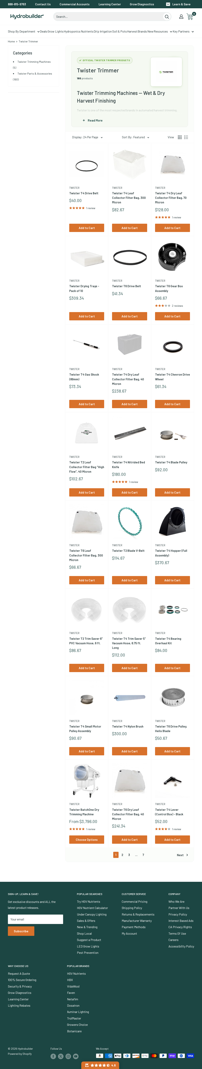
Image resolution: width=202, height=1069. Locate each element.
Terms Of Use (177, 933)
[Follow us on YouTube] (76, 1056)
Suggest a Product (89, 940)
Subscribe (21, 931)
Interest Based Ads (181, 920)
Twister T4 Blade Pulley (171, 462)
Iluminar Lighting (78, 1012)
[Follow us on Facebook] (53, 1056)
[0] (190, 16)
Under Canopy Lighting (92, 914)
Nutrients (87, 31)
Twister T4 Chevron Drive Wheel (172, 377)
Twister (74, 187)
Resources (161, 31)
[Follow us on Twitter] (61, 1056)
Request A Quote (19, 973)
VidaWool (73, 986)
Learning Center (110, 4)
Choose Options (87, 839)
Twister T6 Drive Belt (126, 286)
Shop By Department (21, 31)
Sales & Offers (86, 920)
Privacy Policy (177, 914)
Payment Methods (134, 927)
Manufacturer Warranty (137, 920)
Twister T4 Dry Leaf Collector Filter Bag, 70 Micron (171, 197)
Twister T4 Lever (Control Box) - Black (169, 812)
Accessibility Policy (181, 946)
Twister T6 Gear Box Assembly (169, 288)
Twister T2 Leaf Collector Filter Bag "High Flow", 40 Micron (86, 466)
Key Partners (181, 31)
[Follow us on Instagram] (68, 1056)
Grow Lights (56, 31)
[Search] (167, 16)
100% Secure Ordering (22, 980)
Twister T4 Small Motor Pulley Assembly (85, 729)
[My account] (181, 16)
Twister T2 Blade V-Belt (128, 550)
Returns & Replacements (138, 914)
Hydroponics (72, 31)
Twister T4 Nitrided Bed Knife (128, 464)
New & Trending (87, 927)
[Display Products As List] (186, 137)
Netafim (72, 999)
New (150, 31)
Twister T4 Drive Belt (83, 193)
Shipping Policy (132, 908)
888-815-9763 (17, 4)
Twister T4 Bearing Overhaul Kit (168, 641)
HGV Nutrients (76, 973)
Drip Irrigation (103, 31)
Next (180, 855)
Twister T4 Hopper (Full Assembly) (171, 553)
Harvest (132, 31)
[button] (100, 1065)
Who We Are (176, 901)
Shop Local (84, 933)
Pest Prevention (87, 952)
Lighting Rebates (19, 1005)
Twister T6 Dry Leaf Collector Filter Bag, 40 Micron (128, 814)
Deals (43, 31)
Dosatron (73, 1005)
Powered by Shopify (20, 1053)
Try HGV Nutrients (88, 901)
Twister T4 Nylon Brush (127, 726)
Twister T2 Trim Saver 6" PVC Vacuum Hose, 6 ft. (86, 641)
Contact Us (43, 4)
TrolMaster (74, 1018)
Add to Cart (87, 228)
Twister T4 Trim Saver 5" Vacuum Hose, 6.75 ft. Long (129, 643)
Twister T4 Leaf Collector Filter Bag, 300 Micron (129, 197)
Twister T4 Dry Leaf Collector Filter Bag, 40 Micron (128, 379)
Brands (142, 31)
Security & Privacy (20, 986)
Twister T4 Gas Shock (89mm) (84, 377)
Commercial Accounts (75, 4)
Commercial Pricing (134, 901)
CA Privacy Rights (180, 927)
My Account (129, 933)
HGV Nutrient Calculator (92, 908)
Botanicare (74, 1031)
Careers (173, 940)
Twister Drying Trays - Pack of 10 (84, 288)
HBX (70, 980)
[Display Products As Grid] (179, 137)
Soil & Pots (119, 31)
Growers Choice (77, 1024)
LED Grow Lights (88, 946)
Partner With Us (178, 908)
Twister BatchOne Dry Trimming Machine (84, 812)
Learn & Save (181, 4)
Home (11, 41)
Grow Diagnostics (142, 4)
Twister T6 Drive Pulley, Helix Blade (171, 729)
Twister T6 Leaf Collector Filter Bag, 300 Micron (86, 555)
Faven (71, 992)
